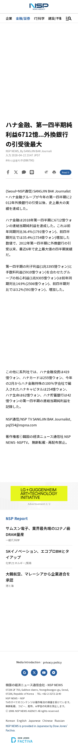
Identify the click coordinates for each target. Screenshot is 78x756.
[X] (16, 172)
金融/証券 (23, 18)
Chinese (47, 721)
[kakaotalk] (24, 172)
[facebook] (8, 172)
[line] (32, 172)
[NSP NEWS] (39, 7)
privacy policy (52, 662)
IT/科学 (39, 18)
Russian (60, 721)
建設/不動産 (57, 18)
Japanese (34, 721)
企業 (9, 18)
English (22, 721)
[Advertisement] (39, 333)
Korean (10, 721)
